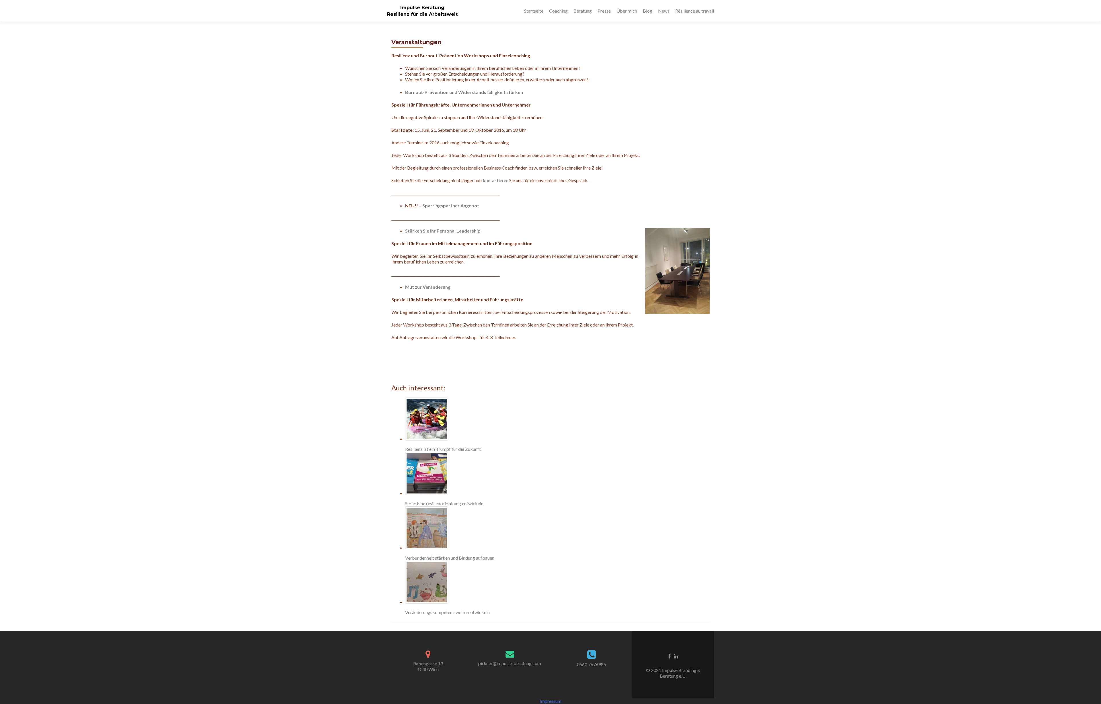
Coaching (558, 10)
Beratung (582, 10)
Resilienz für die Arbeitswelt (422, 14)
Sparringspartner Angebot (450, 205)
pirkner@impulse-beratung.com (509, 663)
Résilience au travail (694, 10)
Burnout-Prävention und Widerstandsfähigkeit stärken (464, 92)
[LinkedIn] (676, 656)
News (663, 10)
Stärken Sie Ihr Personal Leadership (443, 230)
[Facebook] (669, 656)
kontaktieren (495, 180)
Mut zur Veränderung (427, 287)
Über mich (626, 10)
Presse (604, 10)
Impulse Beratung (422, 7)
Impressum (550, 701)
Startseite (533, 10)
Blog (647, 10)
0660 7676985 (591, 664)
